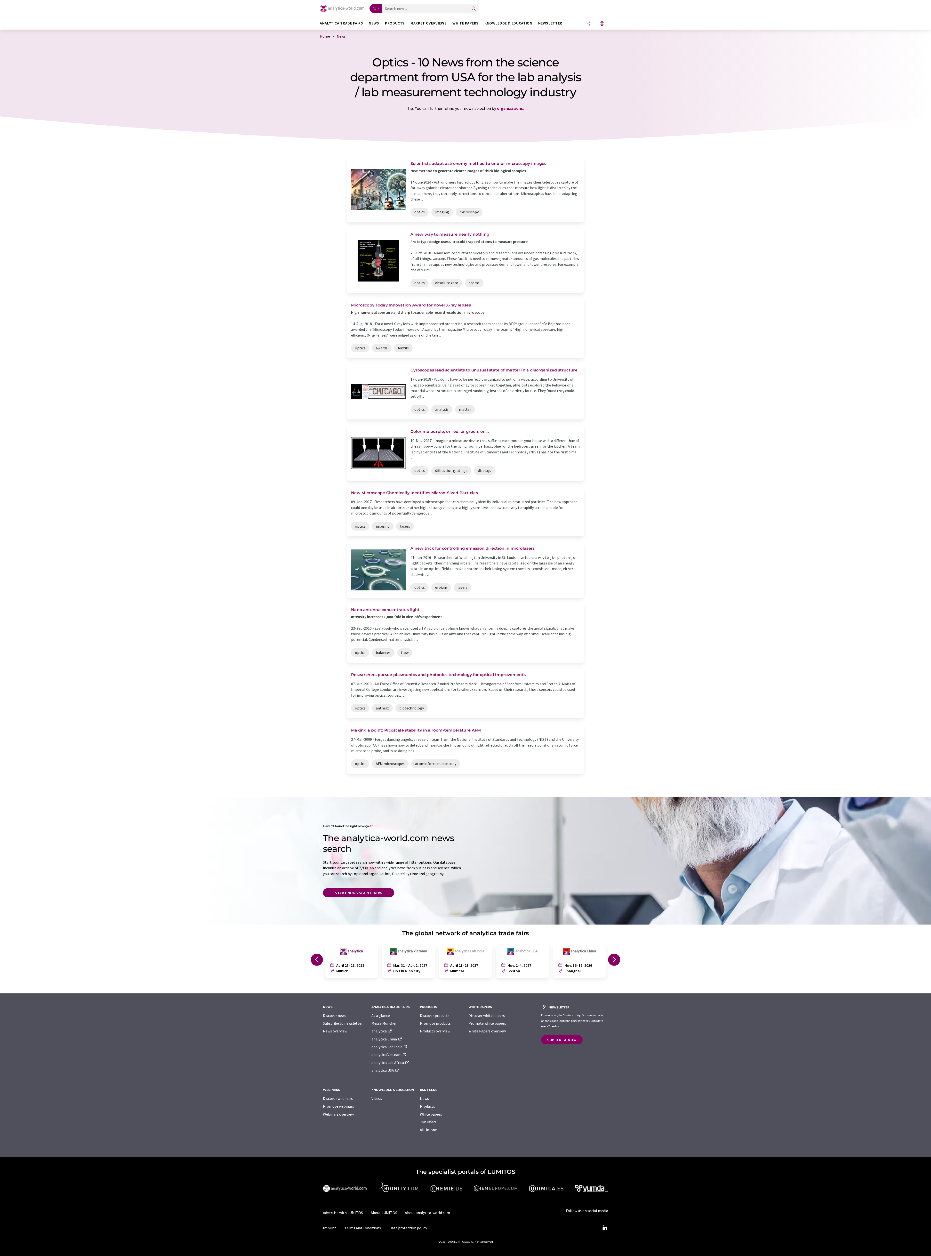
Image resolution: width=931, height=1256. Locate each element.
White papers (431, 1114)
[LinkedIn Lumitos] (604, 1227)
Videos (376, 1098)
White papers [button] (465, 23)
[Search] (473, 9)
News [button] (374, 23)
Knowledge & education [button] (508, 23)
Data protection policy (408, 1227)
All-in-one (428, 1129)
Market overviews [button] (428, 23)
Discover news (334, 1015)
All (375, 8)
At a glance (380, 1015)
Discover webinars (338, 1098)
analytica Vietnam (386, 1054)
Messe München (384, 1023)
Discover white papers (486, 1015)
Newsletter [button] (550, 23)
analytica (379, 1031)
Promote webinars (338, 1106)
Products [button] (395, 23)
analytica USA (383, 1070)
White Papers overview (487, 1031)
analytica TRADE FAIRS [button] (341, 23)
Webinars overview (338, 1114)
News (424, 1098)
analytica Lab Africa (388, 1062)
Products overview (435, 1031)
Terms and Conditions (363, 1227)
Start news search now (358, 892)
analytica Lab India (387, 1046)
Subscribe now (562, 1039)
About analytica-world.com (427, 1212)
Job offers (428, 1121)
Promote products (435, 1023)
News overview (335, 1031)
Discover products (434, 1015)
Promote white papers (487, 1023)
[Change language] (602, 24)
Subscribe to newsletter (343, 1023)
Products (427, 1106)
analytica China (384, 1039)
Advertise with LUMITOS (343, 1212)
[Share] (588, 24)
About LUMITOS (384, 1212)
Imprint (329, 1227)
